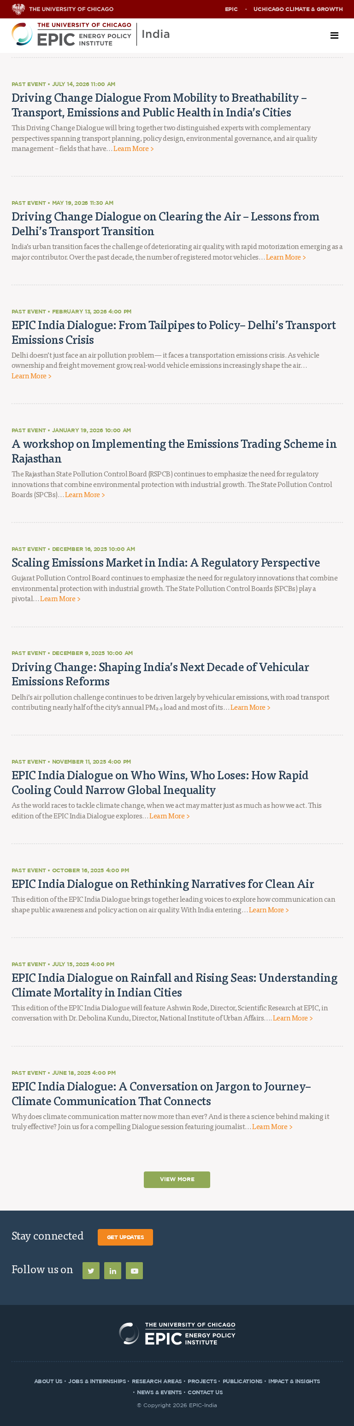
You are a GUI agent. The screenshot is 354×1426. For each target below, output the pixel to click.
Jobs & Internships (97, 1381)
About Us (48, 1381)
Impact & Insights (294, 1381)
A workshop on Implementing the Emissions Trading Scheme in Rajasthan (174, 451)
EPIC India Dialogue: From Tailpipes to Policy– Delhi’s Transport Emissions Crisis (174, 332)
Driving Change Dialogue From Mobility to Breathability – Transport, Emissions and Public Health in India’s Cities (159, 104)
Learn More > (133, 149)
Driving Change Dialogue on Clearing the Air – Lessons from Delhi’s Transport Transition (165, 223)
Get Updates (125, 1237)
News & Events (159, 1392)
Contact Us (205, 1392)
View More (177, 1179)
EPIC (231, 9)
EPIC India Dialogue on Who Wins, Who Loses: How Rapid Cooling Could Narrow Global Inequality (160, 782)
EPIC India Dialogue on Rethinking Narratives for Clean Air (163, 883)
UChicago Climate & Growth (298, 9)
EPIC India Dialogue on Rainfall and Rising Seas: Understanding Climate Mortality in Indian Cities (175, 984)
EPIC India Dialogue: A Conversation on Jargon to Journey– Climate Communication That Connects (161, 1093)
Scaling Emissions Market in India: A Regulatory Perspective (166, 562)
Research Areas (157, 1381)
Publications (243, 1381)
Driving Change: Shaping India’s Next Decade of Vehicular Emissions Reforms (160, 674)
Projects (202, 1381)
